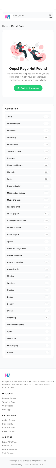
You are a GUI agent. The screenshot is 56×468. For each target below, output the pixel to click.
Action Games (8, 420)
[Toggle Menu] (51, 17)
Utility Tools (7, 406)
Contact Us (7, 445)
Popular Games (9, 398)
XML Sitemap (8, 453)
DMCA (43, 465)
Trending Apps (8, 402)
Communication (9, 431)
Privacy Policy (16, 465)
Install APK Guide (10, 442)
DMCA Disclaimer (10, 449)
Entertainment (8, 427)
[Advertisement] (30, 17)
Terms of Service (31, 465)
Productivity (7, 424)
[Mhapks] (7, 16)
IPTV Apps (6, 409)
